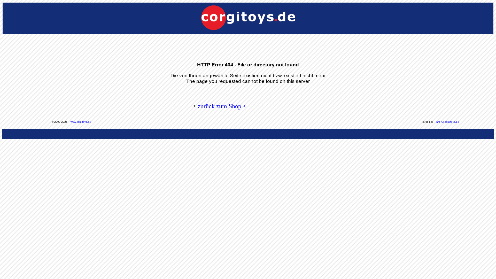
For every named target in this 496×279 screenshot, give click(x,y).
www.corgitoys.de (81, 121)
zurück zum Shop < (222, 106)
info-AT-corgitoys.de (447, 121)
